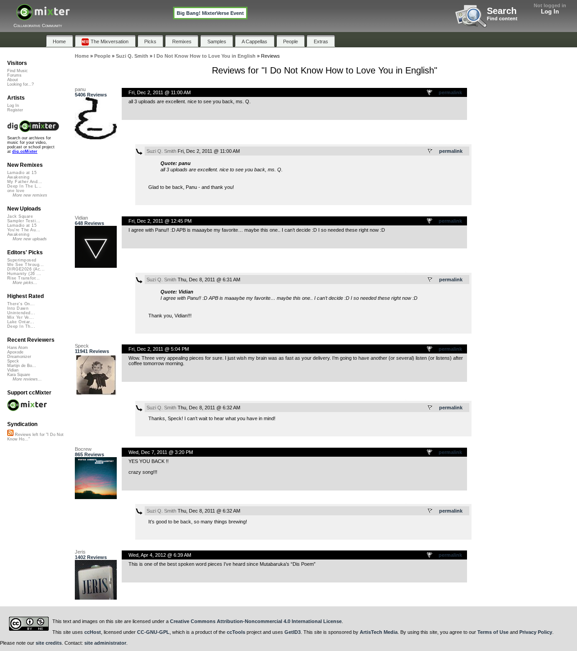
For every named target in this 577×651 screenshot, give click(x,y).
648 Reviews (89, 223)
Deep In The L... (24, 186)
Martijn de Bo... (21, 365)
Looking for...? (20, 84)
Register (15, 110)
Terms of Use (492, 632)
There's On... (21, 304)
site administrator (105, 643)
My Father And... (24, 181)
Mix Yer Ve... (20, 317)
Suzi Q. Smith (161, 151)
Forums (14, 75)
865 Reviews (89, 454)
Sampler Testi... (23, 221)
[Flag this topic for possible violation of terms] (430, 93)
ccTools (236, 632)
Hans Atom (17, 347)
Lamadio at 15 (22, 172)
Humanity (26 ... (24, 273)
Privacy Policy (535, 632)
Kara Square (18, 374)
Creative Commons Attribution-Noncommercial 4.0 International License (256, 621)
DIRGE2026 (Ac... (26, 269)
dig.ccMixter (24, 151)
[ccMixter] (43, 17)
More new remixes (30, 195)
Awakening (18, 177)
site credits (49, 643)
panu (80, 89)
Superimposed (22, 260)
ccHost (92, 632)
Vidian (81, 217)
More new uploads (30, 239)
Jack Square (20, 216)
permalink (450, 92)
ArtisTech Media (379, 632)
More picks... (25, 282)
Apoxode (15, 352)
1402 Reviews (91, 557)
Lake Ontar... (20, 322)
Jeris (80, 552)
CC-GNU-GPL (153, 632)
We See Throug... (25, 264)
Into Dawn (17, 308)
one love (16, 190)
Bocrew (83, 449)
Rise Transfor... (23, 278)
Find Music (17, 71)
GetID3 (292, 632)
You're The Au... (23, 230)
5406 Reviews (91, 94)
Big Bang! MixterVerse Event (210, 13)
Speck (82, 345)
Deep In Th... (21, 326)
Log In (550, 11)
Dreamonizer (19, 356)
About (12, 80)
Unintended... (21, 313)
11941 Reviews (92, 351)
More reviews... (27, 379)
